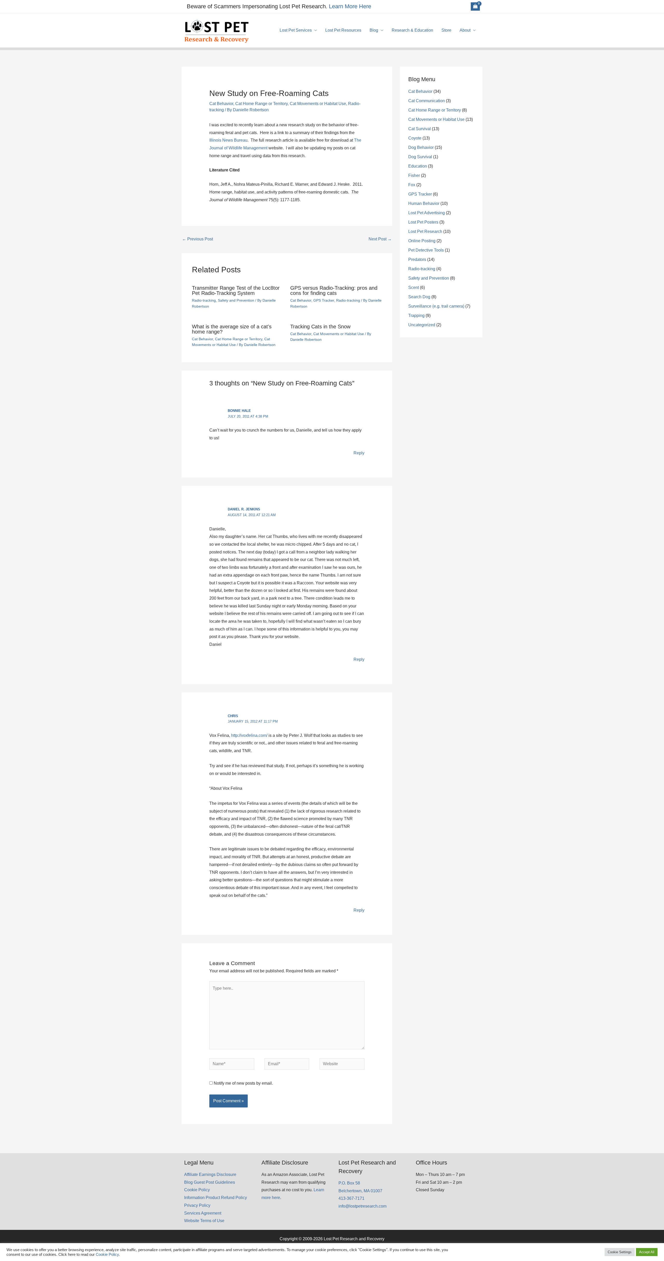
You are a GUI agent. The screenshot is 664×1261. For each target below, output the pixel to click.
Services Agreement (202, 1213)
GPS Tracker (323, 300)
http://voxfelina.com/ (249, 735)
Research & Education (412, 30)
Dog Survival (420, 157)
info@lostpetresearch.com (362, 1206)
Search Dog (419, 297)
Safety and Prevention (236, 300)
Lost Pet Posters (423, 222)
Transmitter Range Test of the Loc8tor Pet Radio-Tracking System (236, 290)
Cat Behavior (221, 103)
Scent (413, 287)
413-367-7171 (351, 1198)
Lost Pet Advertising (426, 213)
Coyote (414, 138)
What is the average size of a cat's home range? (232, 329)
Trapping (416, 315)
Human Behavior (423, 203)
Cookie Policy (197, 1190)
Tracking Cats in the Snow (320, 326)
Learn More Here (350, 6)
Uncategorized (421, 325)
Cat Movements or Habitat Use (318, 103)
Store (446, 30)
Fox (411, 185)
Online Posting (421, 241)
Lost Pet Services (296, 30)
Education (417, 166)
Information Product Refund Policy (215, 1197)
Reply (359, 453)
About (465, 30)
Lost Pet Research (425, 231)
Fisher (414, 175)
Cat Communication (426, 101)
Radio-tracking (204, 300)
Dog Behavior (421, 147)
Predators (417, 259)
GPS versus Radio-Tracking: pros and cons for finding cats (333, 290)
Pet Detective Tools (426, 250)
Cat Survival (419, 129)
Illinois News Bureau (228, 140)
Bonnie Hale (239, 411)
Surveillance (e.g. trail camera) (436, 306)
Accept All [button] (646, 1252)
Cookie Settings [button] (620, 1252)
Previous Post (197, 239)
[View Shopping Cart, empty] (475, 6)
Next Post (380, 239)
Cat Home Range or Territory (261, 103)
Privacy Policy (197, 1205)
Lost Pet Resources (343, 30)
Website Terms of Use (204, 1220)
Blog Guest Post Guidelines (209, 1182)
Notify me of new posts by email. (243, 1083)
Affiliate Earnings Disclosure (210, 1174)
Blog (374, 30)
